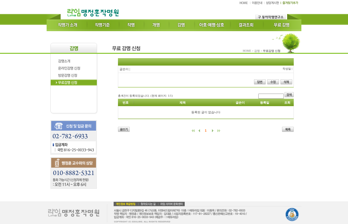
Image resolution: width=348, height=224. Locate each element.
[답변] (260, 83)
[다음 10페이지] (217, 131)
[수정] (273, 83)
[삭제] (286, 83)
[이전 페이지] (200, 131)
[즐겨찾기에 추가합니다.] (289, 4)
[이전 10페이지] (194, 131)
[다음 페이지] (211, 131)
